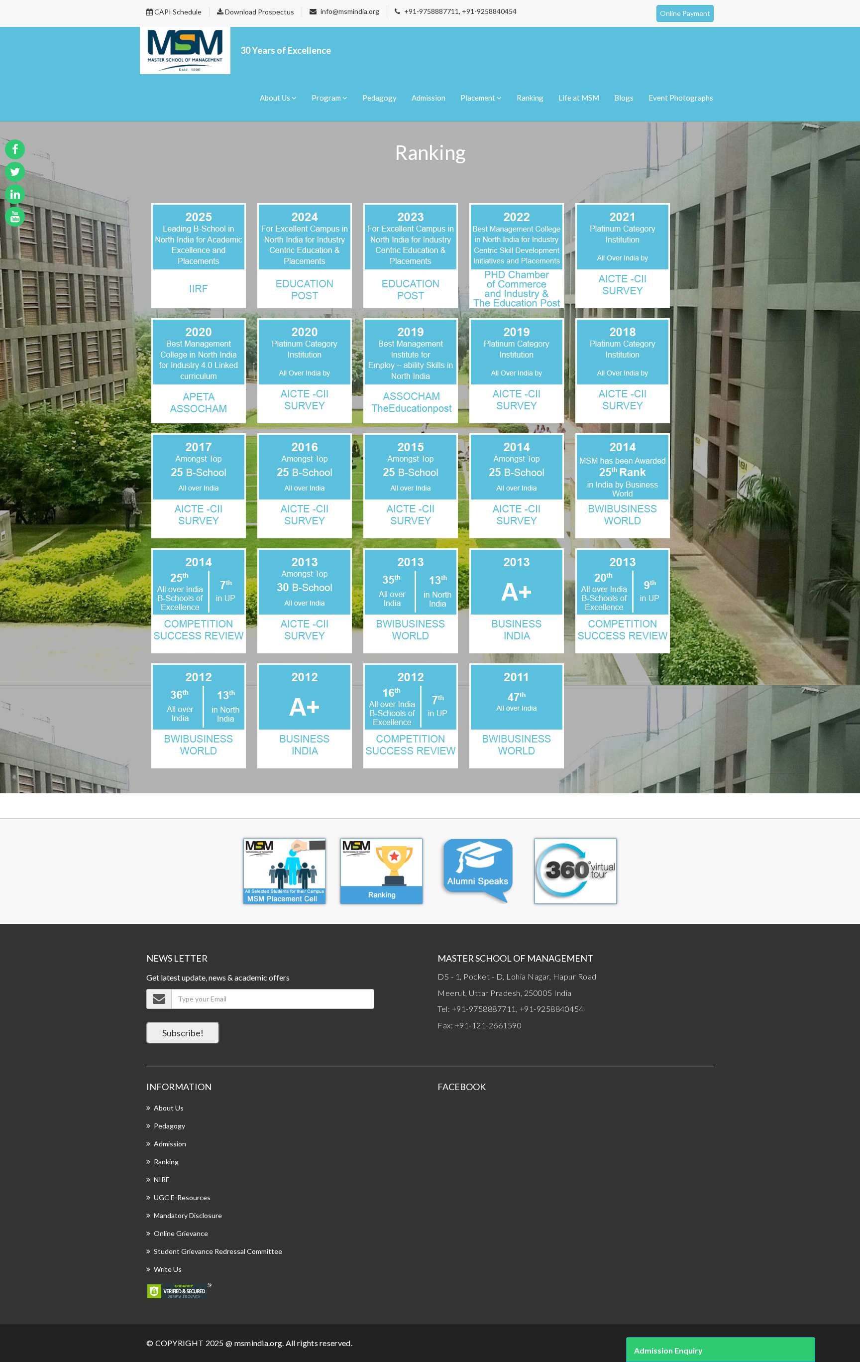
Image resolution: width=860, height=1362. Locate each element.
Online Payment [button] (685, 13)
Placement (478, 97)
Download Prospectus (258, 11)
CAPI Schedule (177, 11)
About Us (276, 97)
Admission (428, 97)
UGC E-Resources (182, 1197)
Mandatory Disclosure (188, 1215)
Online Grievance (181, 1233)
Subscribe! (183, 1032)
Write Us (168, 1269)
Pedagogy (379, 97)
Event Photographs (680, 97)
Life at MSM (578, 97)
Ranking (530, 97)
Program (327, 97)
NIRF (161, 1179)
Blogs (624, 97)
